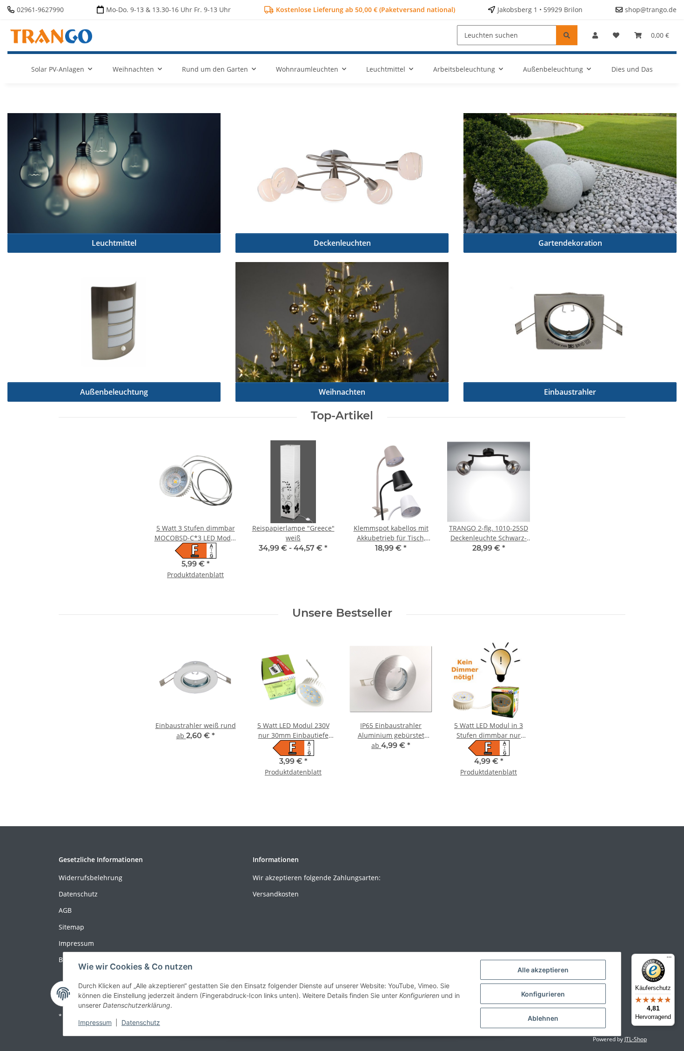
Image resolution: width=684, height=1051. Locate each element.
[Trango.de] (51, 33)
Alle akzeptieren (543, 970)
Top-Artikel (342, 415)
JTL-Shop (635, 1039)
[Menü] (669, 959)
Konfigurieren (543, 994)
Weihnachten (342, 392)
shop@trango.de (651, 9)
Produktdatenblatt (195, 574)
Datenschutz (78, 893)
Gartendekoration (570, 243)
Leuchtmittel (114, 243)
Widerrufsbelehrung (90, 877)
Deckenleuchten (342, 243)
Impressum (76, 943)
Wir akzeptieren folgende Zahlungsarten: (317, 877)
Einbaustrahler (570, 392)
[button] (595, 35)
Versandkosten (276, 893)
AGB (65, 910)
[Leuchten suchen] (566, 35)
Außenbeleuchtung (114, 392)
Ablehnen (543, 1018)
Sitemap (71, 927)
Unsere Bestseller (342, 613)
